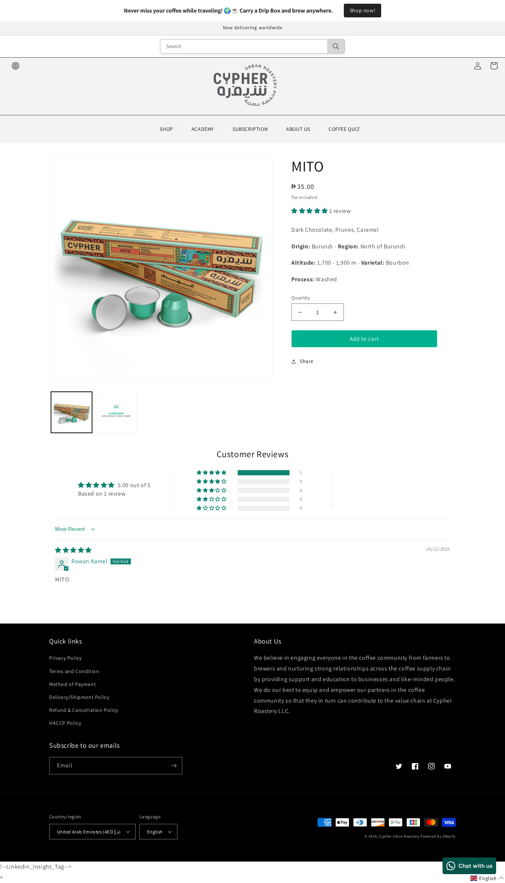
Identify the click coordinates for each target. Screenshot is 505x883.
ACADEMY (203, 129)
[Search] (336, 46)
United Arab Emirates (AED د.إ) (89, 832)
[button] (310, 211)
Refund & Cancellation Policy (83, 710)
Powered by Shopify (438, 836)
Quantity (300, 298)
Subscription (250, 129)
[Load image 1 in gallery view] (71, 412)
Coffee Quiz (344, 129)
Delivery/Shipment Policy (79, 697)
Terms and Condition (74, 671)
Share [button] (306, 361)
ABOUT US (298, 129)
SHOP (166, 129)
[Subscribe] (174, 765)
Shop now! (362, 10)
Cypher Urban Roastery (399, 836)
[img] (73, 550)
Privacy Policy (65, 658)
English (155, 832)
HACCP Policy (65, 723)
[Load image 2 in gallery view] (116, 412)
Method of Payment (72, 684)
